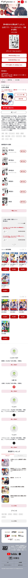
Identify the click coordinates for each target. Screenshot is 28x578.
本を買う (5, 269)
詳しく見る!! (14, 364)
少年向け (10, 514)
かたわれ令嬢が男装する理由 (17, 486)
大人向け (21, 514)
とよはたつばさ (7, 75)
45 (6, 239)
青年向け (15, 514)
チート (13, 136)
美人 (11, 139)
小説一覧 (21, 98)
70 (6, 231)
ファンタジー (11, 133)
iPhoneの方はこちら (14, 55)
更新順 (19, 223)
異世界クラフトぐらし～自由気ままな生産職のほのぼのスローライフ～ (18, 470)
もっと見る (14, 244)
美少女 (17, 133)
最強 (24, 136)
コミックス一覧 (20, 94)
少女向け (4, 516)
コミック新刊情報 (6, 249)
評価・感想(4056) (9, 107)
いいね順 (23, 223)
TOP (8, 562)
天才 (3, 139)
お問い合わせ (20, 565)
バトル (7, 139)
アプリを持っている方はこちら (14, 65)
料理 (3, 133)
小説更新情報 (5, 296)
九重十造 (15, 75)
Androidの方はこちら (14, 60)
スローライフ (19, 136)
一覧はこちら (14, 210)
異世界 (22, 133)
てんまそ (10, 76)
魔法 (3, 136)
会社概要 (20, 562)
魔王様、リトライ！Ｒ (16, 477)
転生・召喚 (8, 136)
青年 (6, 133)
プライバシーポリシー (7, 565)
